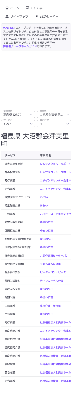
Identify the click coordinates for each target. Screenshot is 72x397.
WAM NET (9, 27)
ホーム (14, 8)
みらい (44, 197)
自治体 (43, 110)
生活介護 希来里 (50, 305)
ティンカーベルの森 (51, 280)
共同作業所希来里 (50, 264)
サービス (8, 120)
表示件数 (44, 120)
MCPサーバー (49, 16)
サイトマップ (19, 16)
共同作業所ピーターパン (54, 255)
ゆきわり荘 (46, 222)
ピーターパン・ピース (53, 272)
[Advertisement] (36, 79)
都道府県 (8, 110)
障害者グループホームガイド (20, 46)
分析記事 (36, 8)
